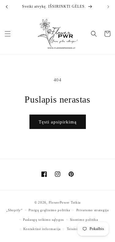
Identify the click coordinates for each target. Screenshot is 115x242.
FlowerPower (59, 202)
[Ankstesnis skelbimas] (6, 7)
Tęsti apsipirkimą (58, 121)
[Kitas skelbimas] (108, 7)
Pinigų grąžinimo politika (49, 210)
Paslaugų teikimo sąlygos (43, 219)
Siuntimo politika (84, 219)
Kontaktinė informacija (42, 229)
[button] (7, 34)
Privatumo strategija (92, 210)
